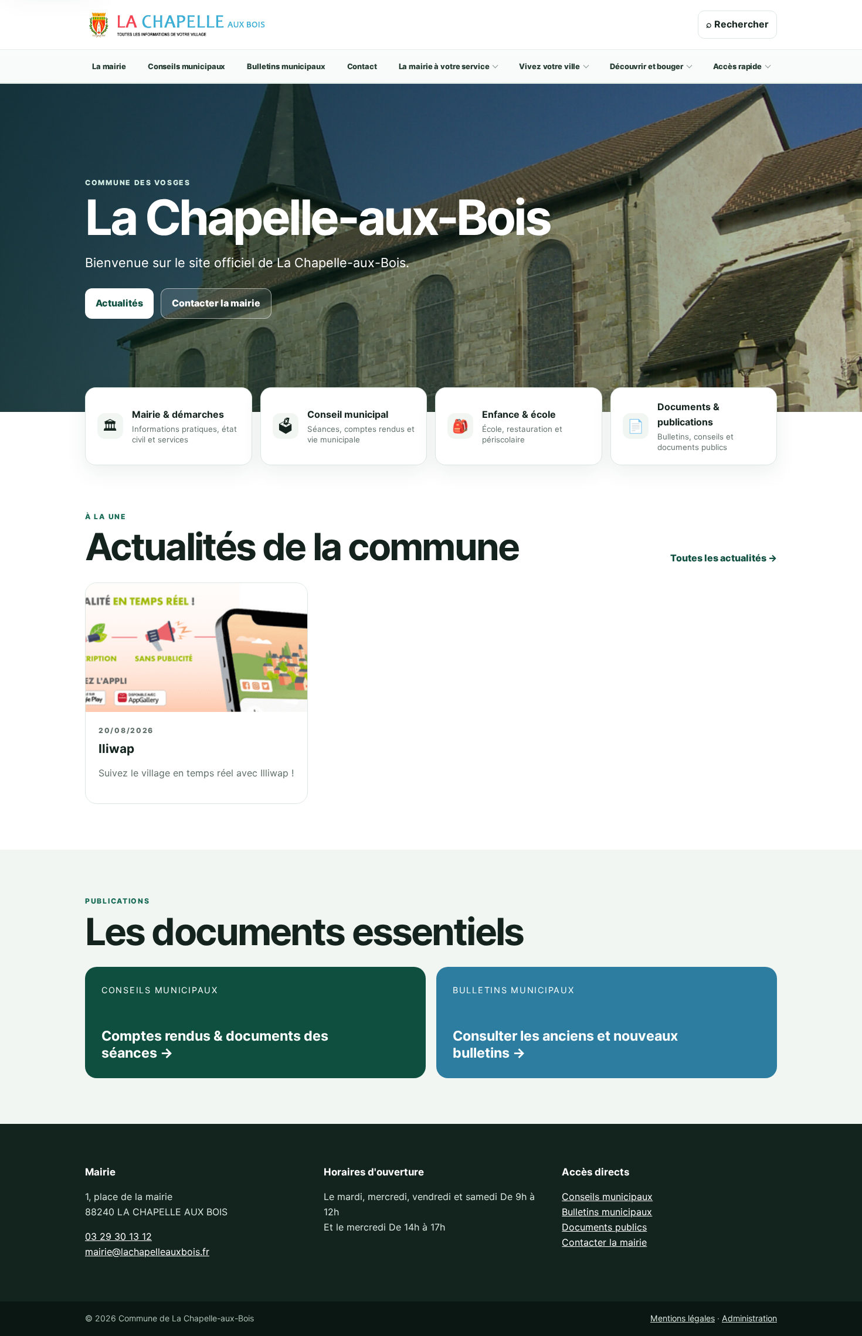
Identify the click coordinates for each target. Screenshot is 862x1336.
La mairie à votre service (444, 66)
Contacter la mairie (216, 303)
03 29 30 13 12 (118, 1236)
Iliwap (116, 748)
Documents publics (604, 1227)
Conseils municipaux (187, 66)
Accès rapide (737, 66)
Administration (749, 1318)
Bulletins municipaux (286, 66)
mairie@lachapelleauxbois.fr (147, 1251)
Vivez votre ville (549, 66)
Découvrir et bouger (646, 66)
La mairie (109, 66)
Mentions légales (682, 1318)
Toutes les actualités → (723, 558)
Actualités (119, 303)
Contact (362, 66)
